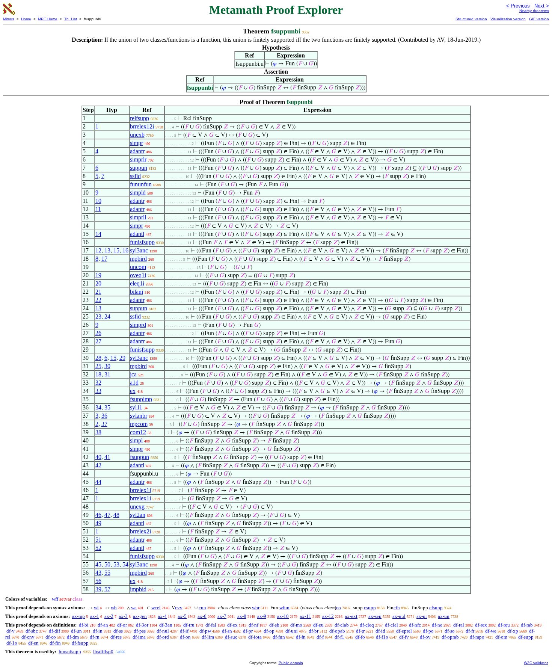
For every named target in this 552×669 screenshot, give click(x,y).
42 (98, 465)
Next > (541, 6)
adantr (137, 151)
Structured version (471, 19)
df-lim (208, 637)
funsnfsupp (70, 651)
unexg (137, 506)
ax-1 (94, 616)
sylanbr (138, 415)
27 (98, 341)
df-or (122, 625)
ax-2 (108, 616)
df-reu (504, 625)
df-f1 (339, 637)
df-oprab (450, 637)
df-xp (512, 631)
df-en (33, 643)
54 (125, 564)
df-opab (337, 631)
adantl (137, 234)
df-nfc (415, 625)
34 (98, 407)
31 (107, 374)
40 (98, 457)
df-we (490, 631)
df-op (269, 631)
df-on (185, 637)
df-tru (189, 625)
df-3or (142, 625)
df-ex (232, 625)
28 (98, 358)
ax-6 (202, 616)
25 (98, 366)
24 (107, 316)
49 (98, 523)
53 (116, 564)
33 (98, 391)
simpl (136, 440)
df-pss (140, 631)
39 (98, 589)
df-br (313, 631)
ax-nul (399, 616)
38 (98, 432)
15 (116, 250)
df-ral (458, 625)
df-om (501, 637)
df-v (10, 631)
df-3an (165, 625)
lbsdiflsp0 (103, 651)
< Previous (518, 6)
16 (125, 250)
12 (98, 250)
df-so (450, 631)
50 (107, 564)
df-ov (425, 637)
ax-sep (375, 616)
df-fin (55, 643)
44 (98, 482)
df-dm (73, 637)
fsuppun (139, 457)
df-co (50, 637)
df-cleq (367, 625)
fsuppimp (141, 399)
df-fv (404, 637)
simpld (138, 192)
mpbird (138, 258)
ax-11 (305, 616)
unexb (137, 134)
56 (98, 581)
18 (98, 374)
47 (107, 515)
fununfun (141, 184)
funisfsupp (142, 242)
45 (98, 564)
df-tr (360, 631)
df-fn (301, 637)
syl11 (136, 407)
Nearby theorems (534, 11)
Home (26, 19)
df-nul (163, 631)
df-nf (253, 625)
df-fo (360, 637)
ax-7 (221, 616)
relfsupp (139, 118)
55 (107, 572)
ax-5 (182, 616)
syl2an (137, 515)
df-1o (11, 643)
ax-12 (328, 616)
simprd (138, 325)
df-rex (481, 625)
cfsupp (436, 607)
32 (98, 382)
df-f (320, 637)
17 (104, 258)
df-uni (291, 631)
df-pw (205, 631)
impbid (138, 589)
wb (114, 607)
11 (98, 209)
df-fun (279, 637)
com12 (138, 432)
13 (107, 250)
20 (98, 283)
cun (202, 607)
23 (98, 316)
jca (133, 374)
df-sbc (32, 631)
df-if (184, 631)
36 (104, 415)
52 (98, 548)
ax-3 (123, 616)
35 (107, 407)
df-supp (526, 637)
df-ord (163, 637)
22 (98, 300)
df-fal (210, 625)
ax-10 (283, 616)
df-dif (54, 631)
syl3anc (139, 250)
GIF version (539, 19)
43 (98, 572)
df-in (98, 631)
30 (107, 366)
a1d (134, 382)
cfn (397, 607)
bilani (136, 291)
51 (98, 539)
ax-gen (140, 616)
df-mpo (477, 637)
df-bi (84, 625)
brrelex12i (142, 126)
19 (98, 275)
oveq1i (138, 275)
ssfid (135, 176)
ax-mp (78, 616)
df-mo (296, 625)
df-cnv (28, 637)
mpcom (139, 424)
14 (98, 234)
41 (107, 457)
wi (96, 607)
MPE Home (47, 19)
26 (98, 333)
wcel (156, 607)
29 (122, 358)
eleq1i (137, 283)
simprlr (138, 159)
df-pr (248, 631)
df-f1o (382, 637)
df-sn (227, 631)
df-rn (95, 637)
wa (134, 607)
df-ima (139, 637)
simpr (136, 143)
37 (104, 424)
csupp (370, 607)
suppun (138, 168)
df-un (76, 631)
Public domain (291, 663)
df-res (116, 637)
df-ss (118, 631)
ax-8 (241, 616)
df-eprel (404, 631)
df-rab (527, 625)
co (338, 607)
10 (98, 201)
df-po (428, 631)
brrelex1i (140, 490)
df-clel (391, 625)
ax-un (443, 616)
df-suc (231, 637)
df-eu (318, 625)
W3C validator (536, 663)
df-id (380, 631)
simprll (138, 217)
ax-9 (261, 616)
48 (116, 515)
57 (107, 589)
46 (98, 515)
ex (133, 391)
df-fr (470, 631)
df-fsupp (80, 643)
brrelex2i (140, 531)
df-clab (342, 625)
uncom (138, 267)
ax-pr (421, 616)
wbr (255, 607)
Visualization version (508, 19)
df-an (103, 625)
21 (98, 291)
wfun (284, 607)
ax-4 (162, 616)
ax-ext (351, 616)
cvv (178, 607)
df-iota (255, 637)
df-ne (437, 625)
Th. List (70, 19)
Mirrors (8, 19)
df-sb (274, 625)
